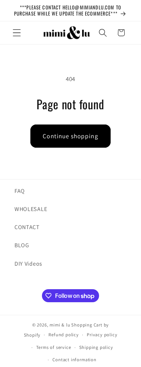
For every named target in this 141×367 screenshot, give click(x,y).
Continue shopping (70, 136)
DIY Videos (28, 263)
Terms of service (53, 347)
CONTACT (27, 227)
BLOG (21, 245)
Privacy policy (102, 335)
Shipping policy (96, 347)
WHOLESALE (30, 209)
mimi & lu (60, 325)
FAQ (19, 191)
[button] (17, 33)
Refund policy (63, 335)
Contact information (74, 360)
